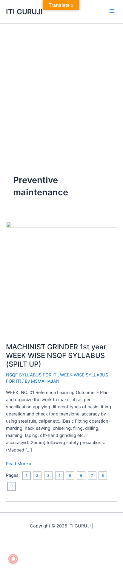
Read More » (18, 463)
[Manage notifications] (13, 559)
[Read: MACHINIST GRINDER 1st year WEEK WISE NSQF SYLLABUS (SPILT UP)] (61, 278)
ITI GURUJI (24, 11)
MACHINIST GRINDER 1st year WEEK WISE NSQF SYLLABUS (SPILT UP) (56, 355)
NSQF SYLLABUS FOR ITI (32, 375)
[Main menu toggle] (112, 11)
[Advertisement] (61, 88)
